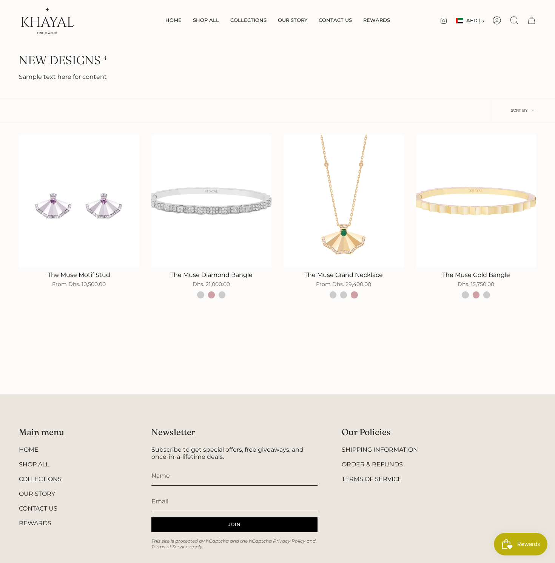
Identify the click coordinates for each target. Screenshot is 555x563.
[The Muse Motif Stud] (79, 201)
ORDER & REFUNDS (372, 464)
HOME (29, 449)
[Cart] (531, 20)
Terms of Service (169, 546)
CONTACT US (38, 508)
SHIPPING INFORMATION (380, 449)
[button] (206, 20)
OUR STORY (37, 493)
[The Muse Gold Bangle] (476, 201)
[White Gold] (222, 294)
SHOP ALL (34, 464)
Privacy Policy (289, 541)
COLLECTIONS (40, 479)
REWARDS (35, 523)
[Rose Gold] (211, 294)
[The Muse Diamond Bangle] (211, 201)
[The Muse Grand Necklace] (344, 201)
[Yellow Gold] (200, 294)
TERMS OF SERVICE (372, 479)
